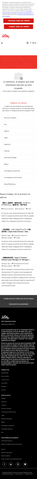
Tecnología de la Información (8, 412)
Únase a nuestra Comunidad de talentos (11, 459)
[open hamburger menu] (2, 43)
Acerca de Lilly (5, 376)
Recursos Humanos (6, 408)
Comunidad (4, 383)
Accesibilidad (4, 372)
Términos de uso (19, 474)
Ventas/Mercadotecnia (7, 429)
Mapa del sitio (29, 474)
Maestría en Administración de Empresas (11, 444)
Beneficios (4, 386)
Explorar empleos (5, 455)
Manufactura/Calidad (6, 418)
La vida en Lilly (5, 379)
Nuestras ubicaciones (6, 452)
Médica (3, 422)
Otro (2, 432)
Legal (2, 415)
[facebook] (4, 464)
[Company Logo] (5, 36)
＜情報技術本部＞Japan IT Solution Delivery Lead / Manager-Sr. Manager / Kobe (15, 259)
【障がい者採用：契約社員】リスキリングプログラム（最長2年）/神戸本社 (16, 204)
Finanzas (3, 405)
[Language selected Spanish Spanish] (29, 42)
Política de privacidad (7, 474)
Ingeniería (3, 401)
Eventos (3, 449)
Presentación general (6, 440)
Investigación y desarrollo (7, 425)
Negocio (3, 398)
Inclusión (3, 390)
